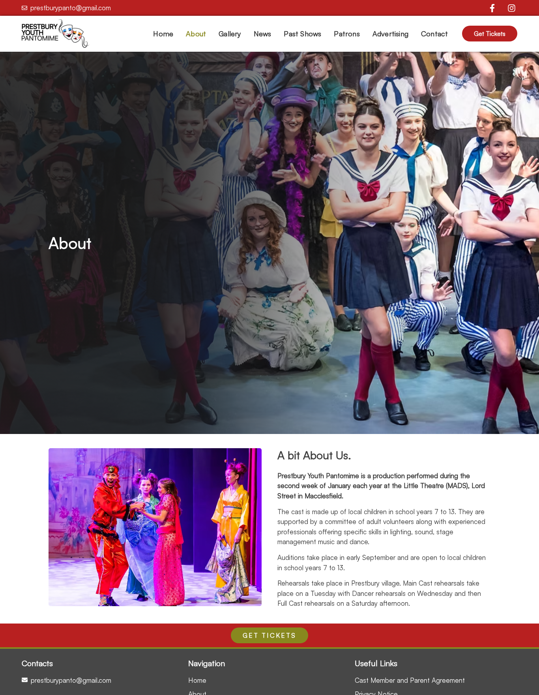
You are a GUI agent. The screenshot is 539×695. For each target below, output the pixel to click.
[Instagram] (511, 7)
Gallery (230, 33)
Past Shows (302, 33)
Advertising (390, 33)
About (196, 33)
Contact (434, 33)
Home (163, 33)
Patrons (346, 33)
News (262, 33)
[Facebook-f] (492, 7)
